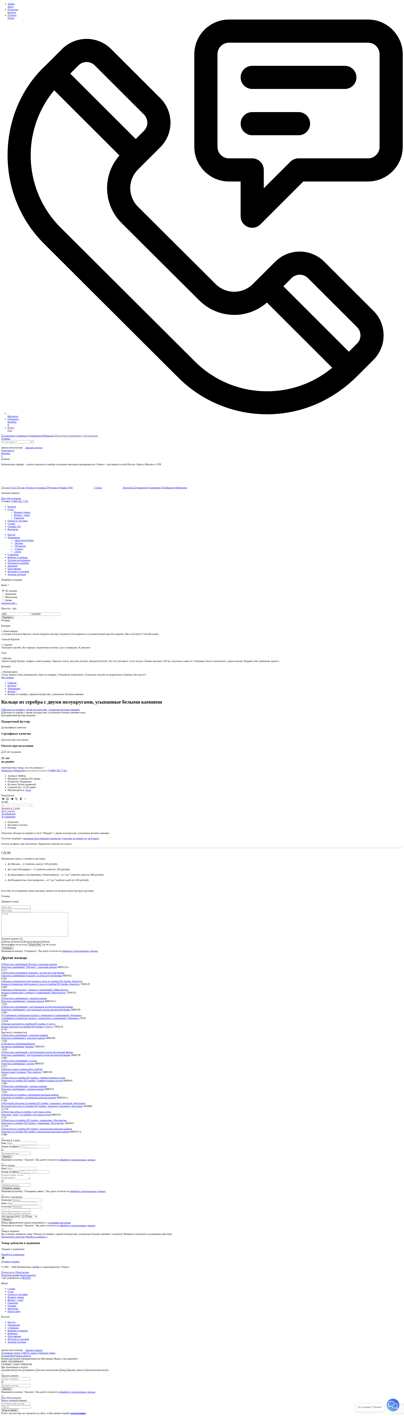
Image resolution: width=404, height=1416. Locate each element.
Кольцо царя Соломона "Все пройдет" (21, 1072)
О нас (11, 509)
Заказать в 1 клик (10, 808)
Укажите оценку (11, 938)
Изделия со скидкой (18, 571)
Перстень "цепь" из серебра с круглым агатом (26, 1114)
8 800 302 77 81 (20, 501)
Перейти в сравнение (12, 1254)
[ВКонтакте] (3, 799)
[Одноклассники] (21, 799)
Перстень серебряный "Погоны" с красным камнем (29, 967)
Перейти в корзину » (36, 1236)
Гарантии (19, 518)
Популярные (14, 568)
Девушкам (10, 594)
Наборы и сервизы (18, 557)
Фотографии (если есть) (14, 944)
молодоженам (41, 838)
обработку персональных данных (80, 951)
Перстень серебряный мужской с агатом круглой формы (31, 975)
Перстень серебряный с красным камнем (23, 1038)
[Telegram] (12, 799)
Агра (28, 790)
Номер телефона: (10, 1146)
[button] (393, 1405)
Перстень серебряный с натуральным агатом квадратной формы (36, 1009)
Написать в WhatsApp (13, 770)
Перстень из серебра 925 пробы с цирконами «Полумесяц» (33, 1123)
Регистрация (14, 498)
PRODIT (26, 1278)
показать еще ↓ (9, 603)
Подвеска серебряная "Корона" (18, 1046)
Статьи (11, 523)
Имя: (3, 1143)
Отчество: (6, 1206)
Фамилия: (6, 1200)
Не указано (11, 590)
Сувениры (13, 554)
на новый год (80, 838)
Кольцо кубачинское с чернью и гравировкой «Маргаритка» (33, 992)
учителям (67, 838)
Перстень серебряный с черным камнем (22, 1001)
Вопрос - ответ (22, 515)
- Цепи (17, 551)
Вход (4, 498)
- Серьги (18, 549)
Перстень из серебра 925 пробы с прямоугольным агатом (32, 1080)
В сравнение (8, 816)
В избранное (8, 814)
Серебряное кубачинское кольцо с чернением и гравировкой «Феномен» (40, 1018)
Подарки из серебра (18, 563)
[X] (16, 799)
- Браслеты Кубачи (24, 540)
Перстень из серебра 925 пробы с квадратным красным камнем (35, 1131)
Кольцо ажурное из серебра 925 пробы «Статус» (27, 1026)
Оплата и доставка (18, 520)
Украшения (14, 537)
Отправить (8, 948)
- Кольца (18, 543)
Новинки (13, 566)
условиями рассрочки (59, 1222)
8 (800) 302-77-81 (10, 444)
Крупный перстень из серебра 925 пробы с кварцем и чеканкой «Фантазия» (42, 1106)
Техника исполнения (19, 560)
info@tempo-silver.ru (20, 1356)
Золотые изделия (17, 574)
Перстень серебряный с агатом (17, 1063)
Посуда (11, 534)
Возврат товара (22, 512)
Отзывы (14, 526)
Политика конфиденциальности (18, 1275)
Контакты (13, 529)
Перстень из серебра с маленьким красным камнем (28, 1097)
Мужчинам (11, 597)
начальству (55, 838)
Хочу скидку (8, 811)
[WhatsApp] (7, 799)
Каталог (12, 506)
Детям (8, 600)
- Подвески (20, 546)
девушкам (28, 838)
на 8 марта (93, 838)
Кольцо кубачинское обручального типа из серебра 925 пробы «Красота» (40, 984)
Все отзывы (7, 677)
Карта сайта (14, 1311)
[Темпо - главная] (5, 438)
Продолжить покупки (13, 1236)
